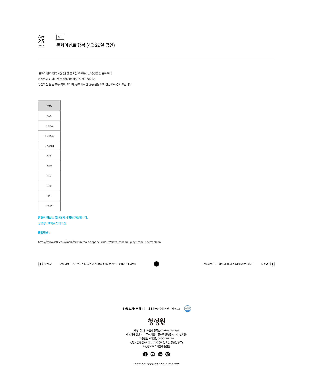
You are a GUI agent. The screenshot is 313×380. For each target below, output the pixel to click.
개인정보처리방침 (131, 308)
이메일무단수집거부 (158, 308)
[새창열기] (145, 354)
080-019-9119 (166, 338)
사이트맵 (176, 308)
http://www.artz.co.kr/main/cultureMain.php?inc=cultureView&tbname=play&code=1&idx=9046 (99, 241)
